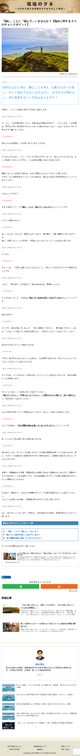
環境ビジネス (65, 746)
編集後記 (40, 749)
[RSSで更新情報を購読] (59, 586)
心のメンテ (7, 577)
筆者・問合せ (65, 749)
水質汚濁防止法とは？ (14, 746)
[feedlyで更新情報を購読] (20, 586)
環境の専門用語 (14, 749)
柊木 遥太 (40, 664)
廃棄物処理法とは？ (40, 746)
